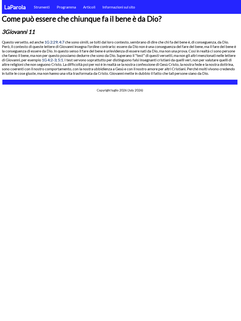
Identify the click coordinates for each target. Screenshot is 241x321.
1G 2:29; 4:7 (54, 42)
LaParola (15, 7)
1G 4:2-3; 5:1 (52, 60)
